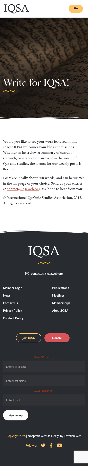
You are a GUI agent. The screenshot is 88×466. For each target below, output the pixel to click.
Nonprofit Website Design (43, 436)
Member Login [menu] (12, 288)
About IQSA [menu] (60, 310)
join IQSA (29, 338)
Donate (57, 338)
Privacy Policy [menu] (12, 310)
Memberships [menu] (61, 303)
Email (44, 390)
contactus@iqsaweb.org (47, 273)
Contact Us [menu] (10, 303)
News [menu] (7, 295)
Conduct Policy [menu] (13, 318)
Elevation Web (72, 436)
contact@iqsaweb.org (23, 189)
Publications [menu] (60, 288)
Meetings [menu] (58, 295)
